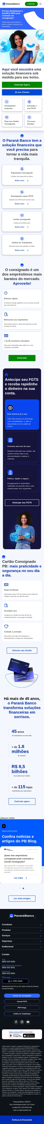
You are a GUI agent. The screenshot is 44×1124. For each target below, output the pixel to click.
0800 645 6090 (8, 962)
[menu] (40, 4)
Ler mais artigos (22, 898)
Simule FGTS (22, 1001)
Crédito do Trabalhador (22, 1014)
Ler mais (18, 878)
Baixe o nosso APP (15, 1032)
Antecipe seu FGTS (22, 502)
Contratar (22, 358)
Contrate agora (22, 801)
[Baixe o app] (22, 1036)
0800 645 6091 (8, 967)
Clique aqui (6, 22)
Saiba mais (19, 180)
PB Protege (22, 1008)
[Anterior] (9, 918)
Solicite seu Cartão (22, 650)
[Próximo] (35, 918)
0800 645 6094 (8, 973)
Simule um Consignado (22, 996)
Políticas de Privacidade (22, 1120)
